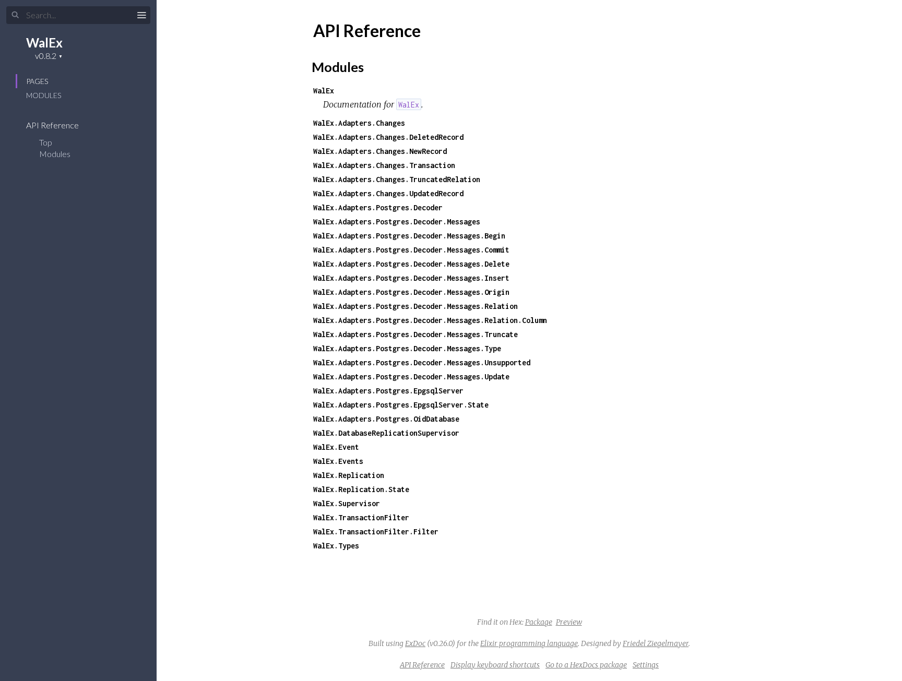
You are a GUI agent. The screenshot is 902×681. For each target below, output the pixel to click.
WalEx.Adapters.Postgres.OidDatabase (386, 418)
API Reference (53, 125)
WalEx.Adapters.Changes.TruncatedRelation (396, 179)
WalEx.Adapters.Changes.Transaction (384, 165)
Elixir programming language (529, 643)
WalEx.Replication (348, 475)
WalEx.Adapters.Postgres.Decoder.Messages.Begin (409, 235)
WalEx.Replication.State (361, 489)
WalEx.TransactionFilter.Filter (375, 531)
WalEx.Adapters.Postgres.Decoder (378, 207)
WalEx (44, 42)
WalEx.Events (338, 461)
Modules (43, 95)
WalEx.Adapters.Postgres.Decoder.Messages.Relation (415, 306)
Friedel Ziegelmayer (656, 643)
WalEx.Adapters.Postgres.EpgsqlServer (388, 390)
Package (538, 622)
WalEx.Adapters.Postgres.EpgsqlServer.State (401, 404)
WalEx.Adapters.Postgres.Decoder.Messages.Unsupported (421, 362)
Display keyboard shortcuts (495, 665)
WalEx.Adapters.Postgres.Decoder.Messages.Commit (411, 249)
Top (45, 142)
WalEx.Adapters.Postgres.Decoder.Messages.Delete (411, 263)
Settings (646, 665)
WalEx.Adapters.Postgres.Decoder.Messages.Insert (411, 277)
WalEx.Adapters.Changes (359, 122)
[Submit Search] (15, 15)
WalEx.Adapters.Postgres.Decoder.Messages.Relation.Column (430, 320)
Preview (569, 622)
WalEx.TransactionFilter (361, 517)
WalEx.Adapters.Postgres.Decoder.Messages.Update (411, 376)
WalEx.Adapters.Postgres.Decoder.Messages (396, 221)
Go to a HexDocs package (586, 665)
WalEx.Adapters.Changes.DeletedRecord (388, 137)
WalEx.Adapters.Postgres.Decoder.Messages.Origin (411, 292)
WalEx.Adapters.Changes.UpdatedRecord (388, 193)
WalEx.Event (336, 447)
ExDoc (415, 643)
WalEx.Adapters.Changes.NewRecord (380, 151)
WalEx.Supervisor (346, 503)
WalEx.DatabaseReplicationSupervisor (386, 432)
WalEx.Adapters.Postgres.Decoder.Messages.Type (407, 348)
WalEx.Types (336, 545)
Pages (37, 81)
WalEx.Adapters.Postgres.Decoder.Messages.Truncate (415, 334)
